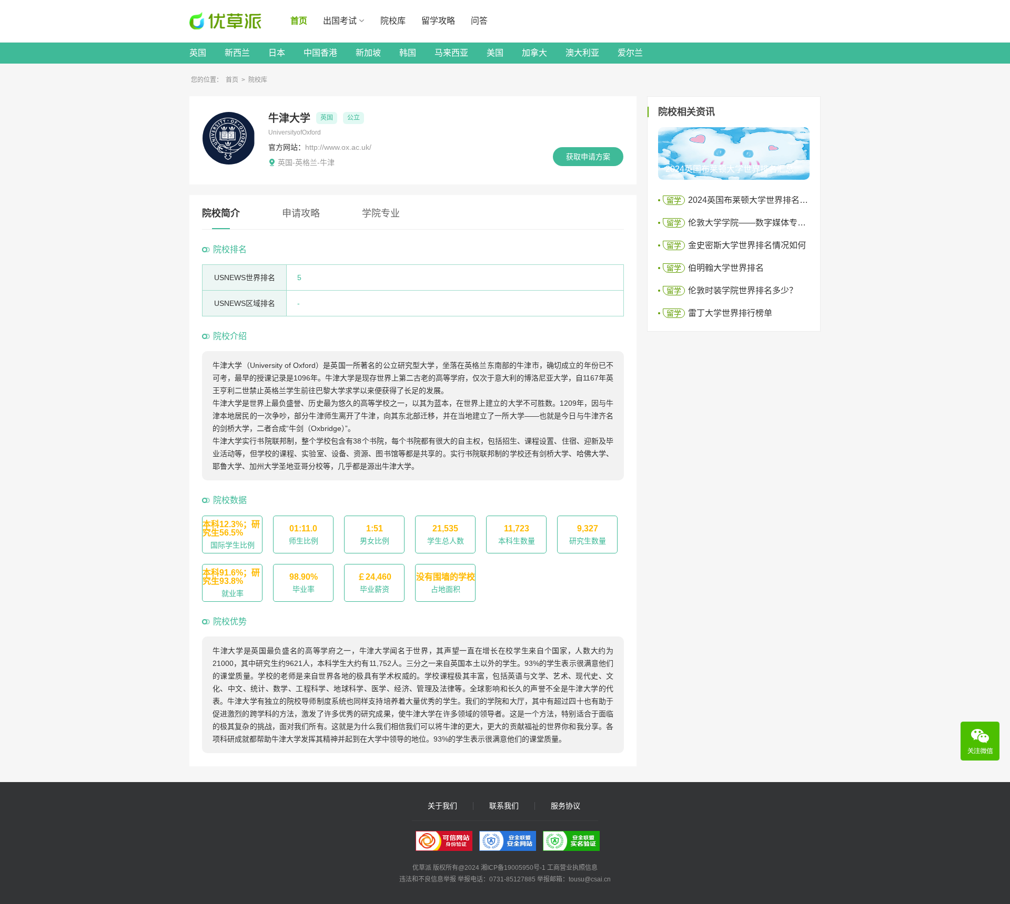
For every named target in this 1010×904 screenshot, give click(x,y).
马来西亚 (451, 52)
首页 (298, 20)
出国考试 (340, 20)
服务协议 (565, 806)
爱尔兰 (630, 52)
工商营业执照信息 (572, 867)
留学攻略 (438, 20)
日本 (276, 52)
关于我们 (442, 806)
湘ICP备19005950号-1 (513, 867)
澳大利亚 (582, 52)
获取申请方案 (588, 156)
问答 (479, 20)
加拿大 (534, 52)
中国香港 (320, 52)
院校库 (393, 20)
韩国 (407, 52)
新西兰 (237, 52)
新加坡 (368, 52)
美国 (495, 52)
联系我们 (504, 806)
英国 (197, 52)
